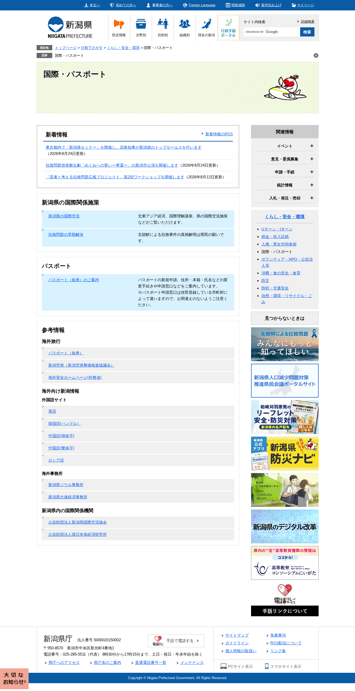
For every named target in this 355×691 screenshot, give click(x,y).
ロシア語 (56, 460)
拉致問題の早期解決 (65, 234)
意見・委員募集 (284, 159)
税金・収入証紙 (275, 236)
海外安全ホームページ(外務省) (75, 377)
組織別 (185, 35)
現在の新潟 (206, 35)
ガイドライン (237, 643)
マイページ (305, 5)
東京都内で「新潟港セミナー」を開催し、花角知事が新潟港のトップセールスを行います (124, 147)
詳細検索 (307, 21)
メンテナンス (192, 662)
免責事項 (278, 635)
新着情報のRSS (219, 134)
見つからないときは (285, 318)
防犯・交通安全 (275, 288)
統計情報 (285, 185)
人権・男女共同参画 (279, 244)
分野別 (141, 35)
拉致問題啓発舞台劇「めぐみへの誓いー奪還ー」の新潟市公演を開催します (112, 165)
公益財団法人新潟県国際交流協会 (77, 522)
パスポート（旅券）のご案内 (73, 280)
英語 (52, 411)
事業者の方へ (162, 5)
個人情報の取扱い (241, 651)
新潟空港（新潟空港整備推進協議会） (81, 365)
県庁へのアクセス (64, 662)
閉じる (316, 55)
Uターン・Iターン (277, 229)
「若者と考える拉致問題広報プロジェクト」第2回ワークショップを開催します (115, 177)
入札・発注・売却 (284, 198)
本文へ (95, 5)
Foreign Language (202, 5)
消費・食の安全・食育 (280, 273)
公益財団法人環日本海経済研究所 (77, 534)
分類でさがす (92, 48)
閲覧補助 (238, 5)
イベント (285, 146)
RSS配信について (286, 643)
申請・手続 (284, 172)
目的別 (163, 35)
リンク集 (278, 651)
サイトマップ (237, 635)
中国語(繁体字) (61, 448)
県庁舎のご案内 (107, 662)
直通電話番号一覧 (150, 662)
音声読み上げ (271, 5)
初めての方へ (126, 5)
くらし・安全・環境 (123, 48)
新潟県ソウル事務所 (65, 484)
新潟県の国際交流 (64, 216)
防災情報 (119, 35)
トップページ (66, 48)
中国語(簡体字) (61, 436)
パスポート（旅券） (65, 353)
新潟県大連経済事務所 (67, 497)
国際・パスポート (69, 55)
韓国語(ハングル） (64, 423)
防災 (265, 280)
